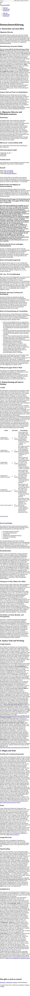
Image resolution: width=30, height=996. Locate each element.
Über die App (6, 14)
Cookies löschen (4, 516)
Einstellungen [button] (20, 516)
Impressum (2, 982)
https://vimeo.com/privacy (13, 834)
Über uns (5, 13)
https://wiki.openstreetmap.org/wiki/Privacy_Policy (15, 879)
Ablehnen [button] (12, 516)
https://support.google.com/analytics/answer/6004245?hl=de (14, 715)
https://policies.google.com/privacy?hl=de (10, 802)
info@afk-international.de (10, 173)
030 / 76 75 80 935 (8, 172)
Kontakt (15, 982)
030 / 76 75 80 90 (8, 170)
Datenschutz (9, 982)
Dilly (3, 986)
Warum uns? (6, 16)
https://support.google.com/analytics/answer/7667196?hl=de (14, 747)
